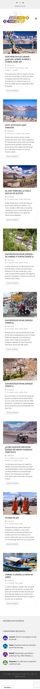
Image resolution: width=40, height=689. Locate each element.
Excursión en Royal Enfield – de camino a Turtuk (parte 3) (19, 255)
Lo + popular (14, 70)
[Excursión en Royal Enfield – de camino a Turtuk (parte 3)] (20, 240)
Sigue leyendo (12, 91)
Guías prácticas (19, 68)
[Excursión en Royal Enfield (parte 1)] (20, 369)
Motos (26, 262)
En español (10, 68)
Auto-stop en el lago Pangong (15, 126)
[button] (36, 18)
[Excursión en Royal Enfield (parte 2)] (20, 304)
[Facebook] (17, 2)
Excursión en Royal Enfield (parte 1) (18, 384)
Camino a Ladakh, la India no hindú (19, 575)
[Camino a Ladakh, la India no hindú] (20, 562)
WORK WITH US (20, 6)
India (26, 68)
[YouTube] (23, 2)
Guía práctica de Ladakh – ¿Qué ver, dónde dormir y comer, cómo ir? (18, 59)
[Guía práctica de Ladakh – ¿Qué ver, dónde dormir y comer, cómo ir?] (20, 42)
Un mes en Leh (12, 517)
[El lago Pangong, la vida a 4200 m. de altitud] (20, 176)
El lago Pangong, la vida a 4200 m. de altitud (18, 192)
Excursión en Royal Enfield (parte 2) (18, 321)
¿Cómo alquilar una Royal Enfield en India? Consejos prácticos (18, 449)
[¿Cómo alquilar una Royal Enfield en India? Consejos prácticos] (20, 433)
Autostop (10, 133)
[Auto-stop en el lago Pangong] (20, 110)
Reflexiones (27, 199)
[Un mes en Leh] (20, 503)
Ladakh (7, 70)
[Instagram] (20, 2)
